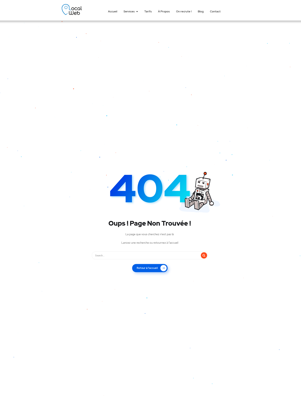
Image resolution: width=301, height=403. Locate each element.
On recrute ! (184, 11)
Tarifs (148, 11)
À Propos (164, 11)
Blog (201, 11)
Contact (215, 11)
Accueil (112, 11)
